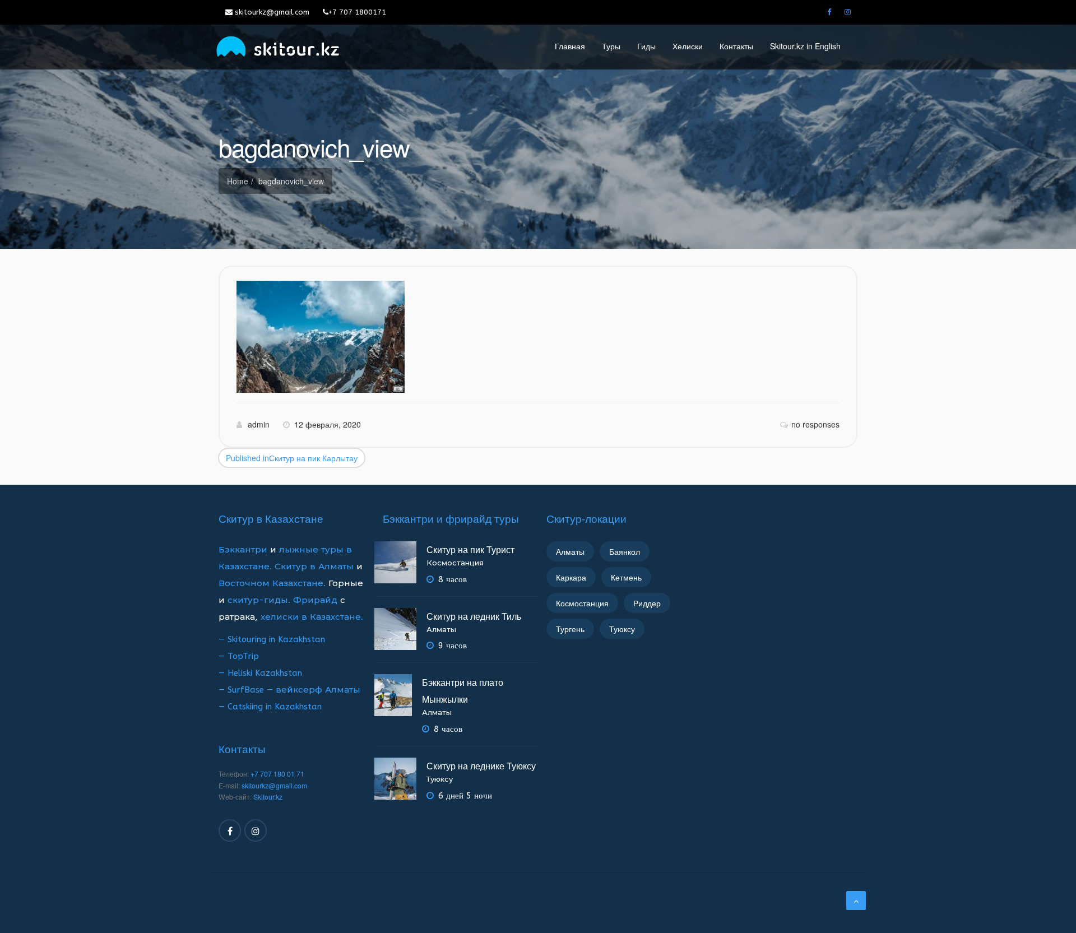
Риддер (647, 603)
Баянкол (624, 551)
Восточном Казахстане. (272, 583)
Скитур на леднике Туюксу (481, 765)
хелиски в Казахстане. (312, 617)
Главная (570, 46)
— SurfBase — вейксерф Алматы (289, 690)
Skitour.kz (267, 797)
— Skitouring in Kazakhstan (272, 639)
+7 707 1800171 (357, 12)
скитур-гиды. (259, 600)
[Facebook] (829, 12)
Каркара (571, 577)
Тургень (570, 628)
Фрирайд (315, 600)
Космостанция (455, 563)
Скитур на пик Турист (470, 549)
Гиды (646, 46)
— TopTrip (239, 656)
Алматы (441, 629)
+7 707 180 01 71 (277, 774)
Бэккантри (244, 550)
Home (237, 181)
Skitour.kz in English (805, 46)
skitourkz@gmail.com (271, 12)
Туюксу (439, 779)
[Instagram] (847, 12)
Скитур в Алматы (314, 566)
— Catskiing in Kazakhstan (270, 707)
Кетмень (626, 577)
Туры (611, 46)
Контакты (736, 46)
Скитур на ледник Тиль (473, 616)
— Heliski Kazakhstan (260, 673)
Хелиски (687, 46)
